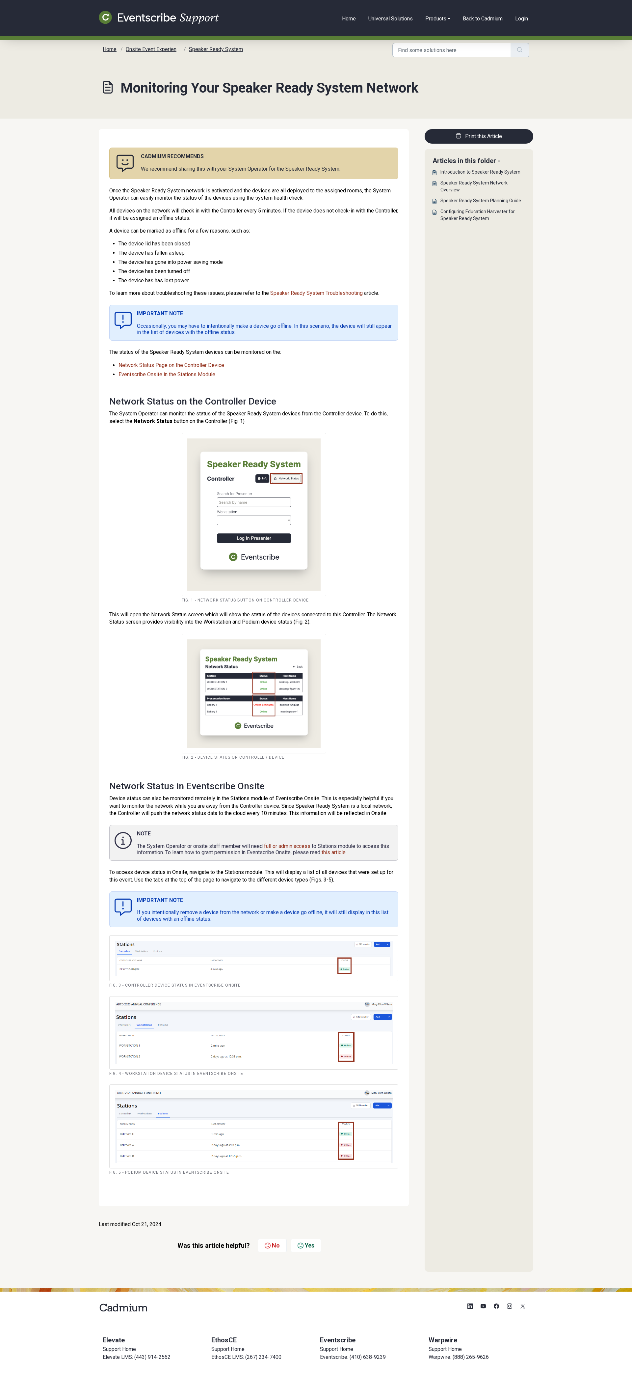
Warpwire (443, 1340)
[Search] (520, 50)
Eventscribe (338, 1340)
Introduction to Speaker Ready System (480, 172)
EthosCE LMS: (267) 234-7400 (246, 1357)
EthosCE (224, 1340)
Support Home (119, 1349)
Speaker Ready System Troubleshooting (316, 293)
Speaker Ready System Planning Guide (480, 200)
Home (349, 18)
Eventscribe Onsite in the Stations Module (166, 374)
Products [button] (435, 18)
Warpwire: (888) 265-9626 (459, 1357)
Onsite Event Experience (154, 49)
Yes (309, 1245)
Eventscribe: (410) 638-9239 (353, 1357)
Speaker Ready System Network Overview (474, 186)
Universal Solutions (390, 18)
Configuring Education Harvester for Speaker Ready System (477, 215)
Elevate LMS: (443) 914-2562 (137, 1357)
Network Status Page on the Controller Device (171, 365)
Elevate (114, 1340)
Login (521, 18)
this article (334, 852)
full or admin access (287, 846)
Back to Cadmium (483, 18)
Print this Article (483, 136)
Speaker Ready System (216, 49)
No (276, 1245)
